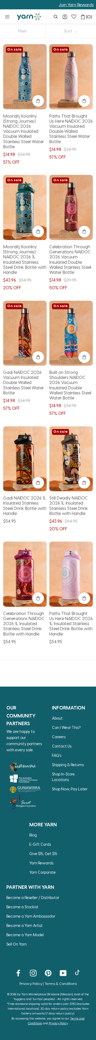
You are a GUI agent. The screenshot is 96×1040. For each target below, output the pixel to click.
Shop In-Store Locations (63, 777)
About (57, 718)
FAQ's (56, 755)
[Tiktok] (78, 973)
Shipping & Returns (68, 764)
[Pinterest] (48, 973)
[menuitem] (56, 17)
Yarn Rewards (41, 863)
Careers (59, 736)
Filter (22, 30)
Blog (33, 835)
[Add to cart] (38, 101)
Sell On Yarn (16, 944)
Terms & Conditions (61, 983)
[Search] (56, 17)
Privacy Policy (30, 983)
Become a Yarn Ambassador (30, 916)
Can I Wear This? (66, 727)
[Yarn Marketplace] (29, 16)
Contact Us (61, 746)
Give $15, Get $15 (43, 853)
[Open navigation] (7, 17)
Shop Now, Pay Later (69, 789)
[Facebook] (18, 973)
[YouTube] (63, 973)
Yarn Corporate (42, 872)
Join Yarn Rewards (64, 4)
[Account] (65, 17)
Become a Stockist (22, 907)
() (89, 16)
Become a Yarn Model (25, 934)
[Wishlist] (74, 17)
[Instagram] (33, 973)
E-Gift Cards (40, 844)
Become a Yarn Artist (24, 925)
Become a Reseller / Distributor (32, 897)
